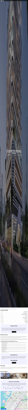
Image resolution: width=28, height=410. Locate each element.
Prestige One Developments (24, 314)
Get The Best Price (14, 362)
